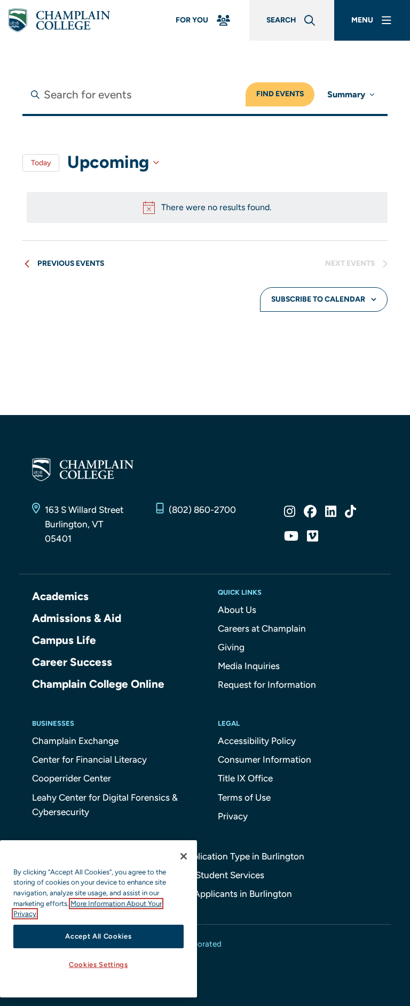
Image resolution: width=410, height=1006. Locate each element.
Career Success (72, 662)
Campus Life (64, 640)
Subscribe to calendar (318, 299)
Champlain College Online (98, 683)
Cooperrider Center (71, 778)
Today (41, 162)
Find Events (280, 93)
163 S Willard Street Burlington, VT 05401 (84, 524)
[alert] (207, 207)
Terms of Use (244, 797)
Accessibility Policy (257, 740)
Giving (231, 647)
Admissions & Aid (76, 618)
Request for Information (267, 684)
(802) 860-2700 (202, 509)
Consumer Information (264, 759)
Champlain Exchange (75, 740)
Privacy (233, 816)
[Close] (183, 856)
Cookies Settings (98, 965)
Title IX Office (245, 778)
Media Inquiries (249, 666)
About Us (237, 609)
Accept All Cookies (98, 936)
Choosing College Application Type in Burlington (205, 856)
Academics (60, 596)
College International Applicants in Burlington (199, 893)
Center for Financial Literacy (89, 759)
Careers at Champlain (262, 628)
